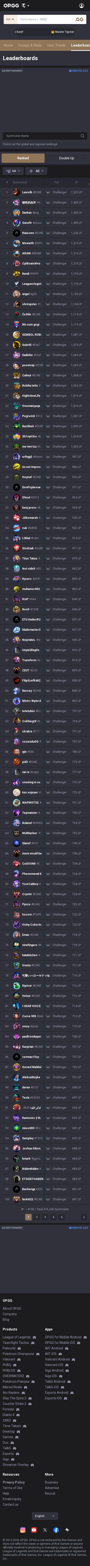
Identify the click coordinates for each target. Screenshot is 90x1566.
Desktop (9, 1431)
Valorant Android (57, 1359)
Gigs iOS (51, 1376)
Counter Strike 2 (14, 1404)
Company (10, 1314)
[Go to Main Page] (11, 5)
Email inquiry (12, 1499)
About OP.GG (12, 1308)
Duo (6, 1442)
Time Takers (12, 1426)
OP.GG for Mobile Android (63, 1337)
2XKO (7, 1420)
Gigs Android (54, 1370)
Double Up (66, 158)
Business (51, 1482)
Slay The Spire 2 (14, 1398)
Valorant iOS (54, 1365)
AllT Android (54, 1348)
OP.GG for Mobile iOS (60, 1343)
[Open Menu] (81, 5)
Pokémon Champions (18, 1354)
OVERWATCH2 (13, 1376)
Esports (8, 1453)
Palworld (9, 1348)
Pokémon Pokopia (16, 1381)
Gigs (6, 1459)
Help (6, 1493)
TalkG (7, 1448)
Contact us (10, 1504)
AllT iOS (51, 1354)
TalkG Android (55, 1381)
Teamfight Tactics (16, 1343)
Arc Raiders (11, 1392)
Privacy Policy (14, 1482)
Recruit (50, 1493)
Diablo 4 (8, 1415)
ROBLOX (9, 1370)
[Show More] (25, 5)
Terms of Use (12, 1488)
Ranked (23, 158)
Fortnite (8, 1409)
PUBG (7, 1365)
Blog (6, 1319)
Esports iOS (53, 1398)
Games (8, 1437)
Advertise (52, 1488)
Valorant (9, 1359)
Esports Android (56, 1392)
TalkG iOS (52, 1387)
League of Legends (17, 1337)
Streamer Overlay (16, 1465)
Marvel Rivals (12, 1387)
